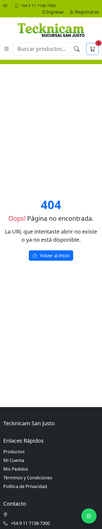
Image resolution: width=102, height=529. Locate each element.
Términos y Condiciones (27, 478)
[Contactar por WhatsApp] (89, 516)
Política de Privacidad (25, 486)
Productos (14, 452)
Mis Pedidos (15, 469)
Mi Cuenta (13, 460)
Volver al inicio (54, 256)
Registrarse (87, 12)
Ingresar (56, 12)
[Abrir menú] (6, 49)
